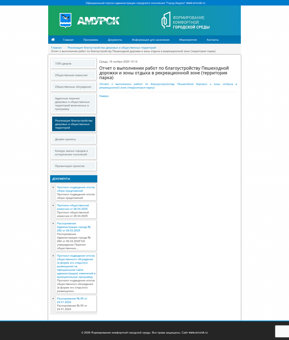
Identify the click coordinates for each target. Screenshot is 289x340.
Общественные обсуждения (73, 86)
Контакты (213, 39)
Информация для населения (150, 39)
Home (53, 39)
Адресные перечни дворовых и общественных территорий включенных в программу (72, 103)
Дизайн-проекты (65, 139)
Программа (90, 39)
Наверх (104, 96)
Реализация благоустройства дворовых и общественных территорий (112, 47)
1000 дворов (63, 63)
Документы (115, 39)
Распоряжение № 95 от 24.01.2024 (72, 300)
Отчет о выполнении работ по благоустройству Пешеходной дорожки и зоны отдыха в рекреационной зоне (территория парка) (168, 85)
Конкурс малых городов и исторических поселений (71, 152)
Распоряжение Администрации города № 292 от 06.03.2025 (74, 226)
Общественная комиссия (71, 75)
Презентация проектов (69, 166)
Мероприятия (188, 39)
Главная (68, 39)
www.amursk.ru (198, 332)
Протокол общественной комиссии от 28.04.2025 (73, 207)
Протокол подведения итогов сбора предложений (76, 189)
